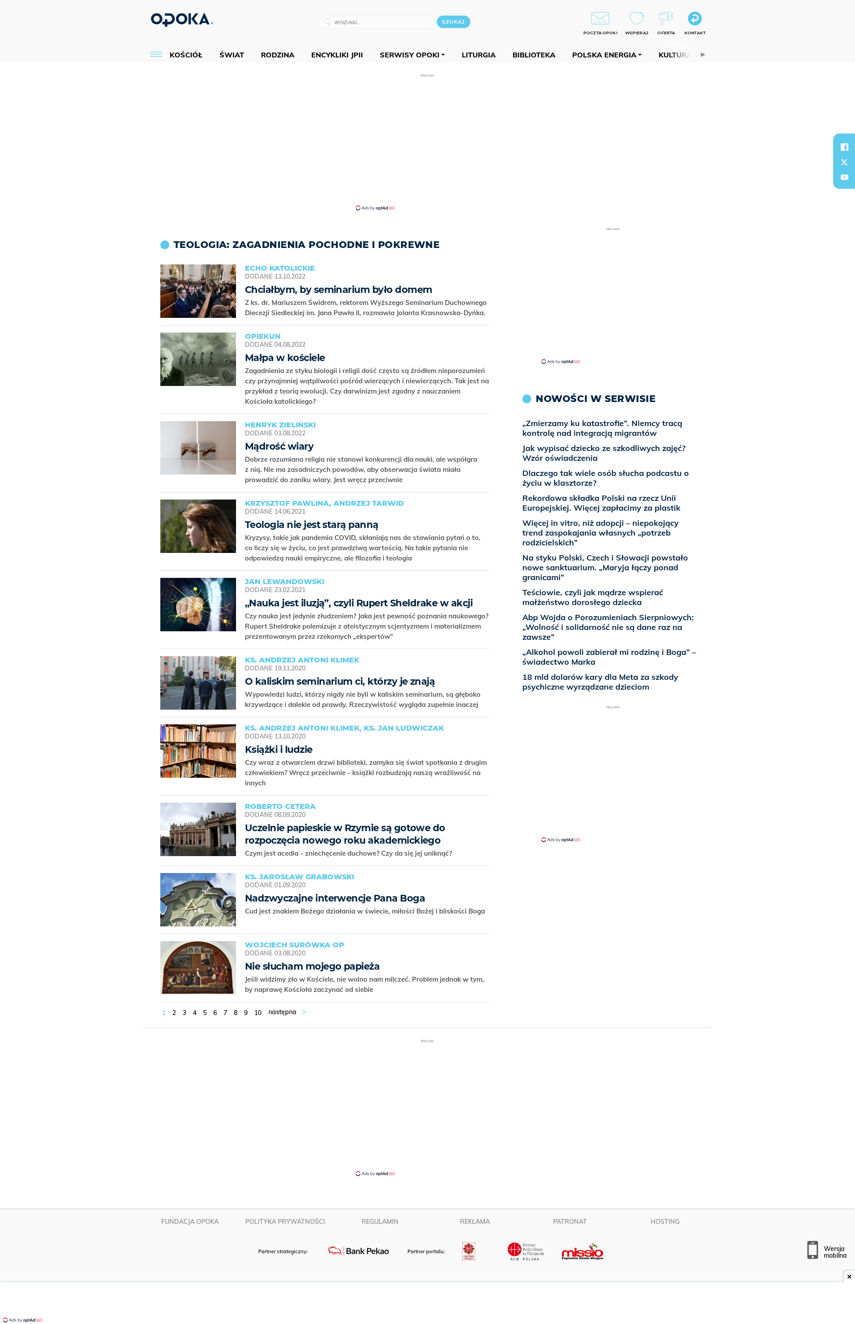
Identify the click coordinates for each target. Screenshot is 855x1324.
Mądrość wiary (279, 446)
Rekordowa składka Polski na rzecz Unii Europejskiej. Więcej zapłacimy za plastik (601, 503)
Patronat (570, 1222)
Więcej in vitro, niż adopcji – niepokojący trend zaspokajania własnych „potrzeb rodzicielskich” (600, 533)
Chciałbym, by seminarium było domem (338, 289)
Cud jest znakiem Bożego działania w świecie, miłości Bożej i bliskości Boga (366, 911)
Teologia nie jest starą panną (312, 524)
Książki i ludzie (279, 749)
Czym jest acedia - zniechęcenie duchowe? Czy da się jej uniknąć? (349, 853)
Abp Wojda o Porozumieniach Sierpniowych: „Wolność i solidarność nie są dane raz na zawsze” (608, 627)
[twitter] (844, 162)
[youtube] (844, 177)
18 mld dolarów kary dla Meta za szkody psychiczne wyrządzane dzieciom (600, 682)
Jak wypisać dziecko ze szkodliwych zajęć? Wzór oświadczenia (603, 453)
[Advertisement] (427, 141)
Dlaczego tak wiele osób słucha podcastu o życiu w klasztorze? (605, 478)
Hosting (665, 1222)
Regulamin (380, 1222)
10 (257, 1013)
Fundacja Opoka (190, 1222)
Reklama (475, 1222)
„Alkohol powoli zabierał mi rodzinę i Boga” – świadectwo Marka (609, 657)
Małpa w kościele (285, 357)
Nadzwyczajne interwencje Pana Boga (335, 898)
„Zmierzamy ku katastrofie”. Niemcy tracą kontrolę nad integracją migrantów (602, 428)
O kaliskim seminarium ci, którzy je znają (340, 681)
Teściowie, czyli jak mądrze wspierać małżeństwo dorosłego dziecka (592, 597)
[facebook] (844, 146)
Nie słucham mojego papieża (312, 966)
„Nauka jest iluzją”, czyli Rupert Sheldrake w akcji (358, 603)
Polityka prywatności (285, 1222)
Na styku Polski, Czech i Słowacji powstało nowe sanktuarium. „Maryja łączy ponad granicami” (605, 567)
